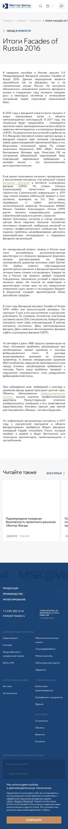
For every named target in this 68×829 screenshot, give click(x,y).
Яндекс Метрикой (24, 801)
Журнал (21, 21)
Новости (35, 21)
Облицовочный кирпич (47, 663)
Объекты (39, 727)
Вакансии (40, 734)
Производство (13, 593)
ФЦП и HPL (8, 663)
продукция (10, 588)
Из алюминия (10, 693)
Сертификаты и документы (49, 697)
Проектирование (14, 599)
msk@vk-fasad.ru (14, 615)
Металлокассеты (44, 656)
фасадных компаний (16, 182)
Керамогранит (10, 638)
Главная (8, 21)
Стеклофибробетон (45, 649)
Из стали (7, 686)
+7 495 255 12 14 (13, 611)
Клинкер (7, 645)
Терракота (40, 669)
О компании (41, 720)
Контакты (40, 741)
